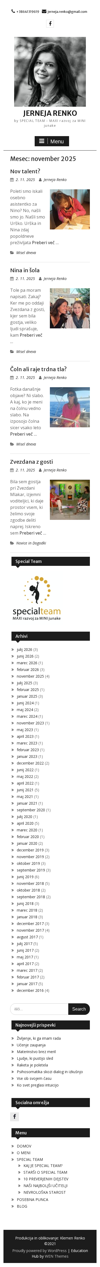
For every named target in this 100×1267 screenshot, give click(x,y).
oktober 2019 (28, 863)
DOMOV (24, 1146)
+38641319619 (27, 12)
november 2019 (30, 856)
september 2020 (31, 809)
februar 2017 (28, 977)
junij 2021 (25, 789)
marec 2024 (27, 716)
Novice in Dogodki (31, 543)
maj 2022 (25, 776)
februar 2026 (28, 669)
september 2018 (31, 896)
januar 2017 (27, 983)
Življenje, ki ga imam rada (39, 1038)
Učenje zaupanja (31, 1044)
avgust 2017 (27, 936)
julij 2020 (24, 816)
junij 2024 (25, 702)
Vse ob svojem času (34, 1078)
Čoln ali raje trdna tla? (38, 369)
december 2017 (30, 923)
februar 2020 (28, 836)
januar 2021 (27, 803)
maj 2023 (25, 729)
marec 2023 (27, 743)
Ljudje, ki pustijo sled (35, 1058)
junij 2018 (25, 903)
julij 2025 (24, 682)
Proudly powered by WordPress (39, 1250)
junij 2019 (25, 876)
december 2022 (30, 763)
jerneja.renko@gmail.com (67, 12)
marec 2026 (27, 662)
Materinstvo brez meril (36, 1051)
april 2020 (25, 823)
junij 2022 (25, 769)
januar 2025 (27, 696)
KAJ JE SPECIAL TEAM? (42, 1165)
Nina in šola (25, 270)
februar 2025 (28, 689)
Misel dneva (26, 252)
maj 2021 (25, 796)
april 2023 (25, 736)
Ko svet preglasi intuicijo (38, 1085)
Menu (57, 141)
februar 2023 (28, 749)
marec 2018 (27, 910)
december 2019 (30, 850)
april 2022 (25, 783)
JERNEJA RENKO (50, 113)
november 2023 (30, 722)
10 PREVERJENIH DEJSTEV (45, 1178)
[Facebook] (50, 24)
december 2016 (30, 990)
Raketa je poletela (32, 1065)
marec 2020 (27, 829)
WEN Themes (57, 1256)
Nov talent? (25, 171)
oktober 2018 (28, 890)
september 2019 (31, 870)
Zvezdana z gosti (31, 461)
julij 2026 (24, 649)
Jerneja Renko (55, 179)
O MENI (23, 1152)
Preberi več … (45, 242)
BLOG (22, 1206)
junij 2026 (25, 656)
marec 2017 (27, 970)
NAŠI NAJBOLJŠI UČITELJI (45, 1185)
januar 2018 (27, 916)
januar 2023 (27, 756)
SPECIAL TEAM (30, 1159)
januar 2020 (27, 843)
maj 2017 (25, 956)
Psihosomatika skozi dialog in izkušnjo (50, 1071)
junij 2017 (25, 950)
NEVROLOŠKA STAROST (44, 1192)
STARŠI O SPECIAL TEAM (45, 1172)
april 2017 (25, 963)
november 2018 (30, 883)
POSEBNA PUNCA (32, 1199)
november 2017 (30, 930)
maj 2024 (25, 709)
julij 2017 (24, 943)
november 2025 (30, 676)
